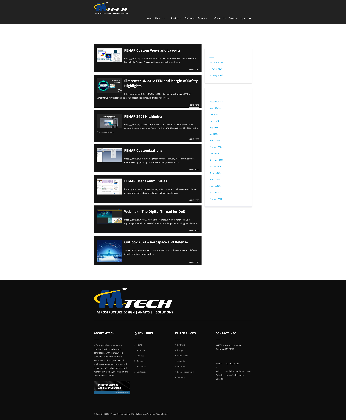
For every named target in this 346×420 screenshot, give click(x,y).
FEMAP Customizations (143, 150)
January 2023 (215, 186)
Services (174, 18)
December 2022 (216, 192)
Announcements (216, 62)
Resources (203, 18)
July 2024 (213, 114)
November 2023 (216, 166)
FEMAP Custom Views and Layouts (152, 50)
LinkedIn (220, 378)
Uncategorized (216, 75)
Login (243, 18)
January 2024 (215, 153)
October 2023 (215, 173)
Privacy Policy (161, 414)
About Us (159, 18)
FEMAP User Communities (145, 180)
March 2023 (214, 179)
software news (215, 68)
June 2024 (214, 121)
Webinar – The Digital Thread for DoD (154, 211)
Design (180, 350)
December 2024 (216, 101)
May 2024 (213, 127)
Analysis (181, 361)
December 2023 (216, 160)
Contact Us (220, 18)
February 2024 (215, 147)
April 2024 (213, 134)
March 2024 (214, 140)
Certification (182, 355)
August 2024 (215, 108)
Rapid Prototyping (185, 371)
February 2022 (215, 199)
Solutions (181, 366)
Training (181, 377)
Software (190, 18)
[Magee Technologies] (111, 8)
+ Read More (194, 69)
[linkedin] (249, 18)
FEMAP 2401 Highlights (143, 116)
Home (149, 18)
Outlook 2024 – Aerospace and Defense (156, 241)
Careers (233, 18)
